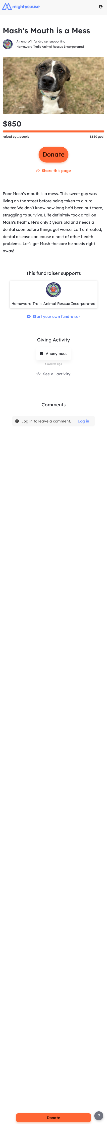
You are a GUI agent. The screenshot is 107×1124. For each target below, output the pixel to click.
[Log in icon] (100, 6)
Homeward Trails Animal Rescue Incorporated (50, 46)
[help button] (98, 1115)
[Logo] (21, 6)
